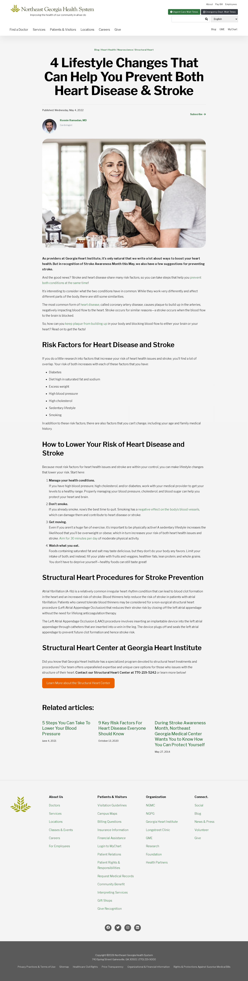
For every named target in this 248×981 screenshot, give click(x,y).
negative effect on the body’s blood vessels (168, 509)
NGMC (150, 805)
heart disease (89, 304)
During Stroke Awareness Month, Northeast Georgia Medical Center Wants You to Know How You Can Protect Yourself (180, 733)
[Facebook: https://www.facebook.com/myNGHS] (108, 927)
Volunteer (202, 830)
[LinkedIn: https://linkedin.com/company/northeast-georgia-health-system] (137, 927)
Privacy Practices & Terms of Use (37, 966)
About (209, 4)
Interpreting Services (113, 892)
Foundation (154, 854)
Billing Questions (109, 821)
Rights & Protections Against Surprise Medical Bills (202, 966)
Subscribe (196, 114)
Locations (87, 29)
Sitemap (64, 966)
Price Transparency (112, 966)
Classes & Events (61, 830)
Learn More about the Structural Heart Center (78, 683)
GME (222, 29)
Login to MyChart (109, 846)
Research (152, 846)
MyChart (232, 29)
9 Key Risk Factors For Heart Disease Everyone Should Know (122, 728)
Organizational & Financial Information (148, 966)
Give (118, 29)
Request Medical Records (116, 876)
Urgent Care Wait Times (185, 11)
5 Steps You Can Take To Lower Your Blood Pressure (66, 728)
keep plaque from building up (86, 323)
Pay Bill (219, 4)
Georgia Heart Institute (162, 821)
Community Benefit (111, 884)
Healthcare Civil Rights (85, 966)
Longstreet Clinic (158, 830)
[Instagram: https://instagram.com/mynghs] (127, 927)
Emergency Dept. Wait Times (220, 11)
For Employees (59, 846)
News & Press (204, 821)
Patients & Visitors (63, 29)
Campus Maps (107, 813)
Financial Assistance (112, 838)
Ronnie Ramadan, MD (73, 120)
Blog (213, 29)
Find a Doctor (19, 29)
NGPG (150, 813)
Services (39, 29)
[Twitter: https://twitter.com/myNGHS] (118, 927)
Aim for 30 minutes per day (78, 538)
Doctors (54, 805)
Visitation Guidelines (112, 805)
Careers (104, 29)
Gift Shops (105, 900)
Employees (231, 4)
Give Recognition (110, 908)
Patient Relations (109, 854)
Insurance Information (113, 830)
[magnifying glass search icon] (206, 19)
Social (199, 805)
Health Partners (157, 862)
